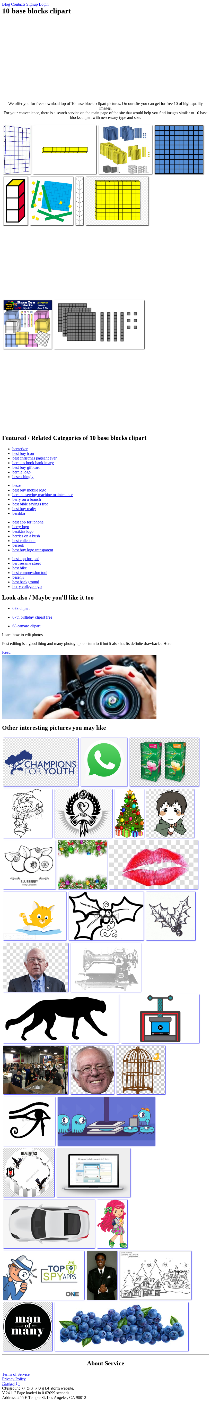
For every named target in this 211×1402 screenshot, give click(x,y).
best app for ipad (25, 558)
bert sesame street (26, 563)
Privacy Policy (14, 1379)
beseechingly (22, 476)
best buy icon (23, 453)
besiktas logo (22, 531)
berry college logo (27, 586)
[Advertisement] (105, 58)
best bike (19, 568)
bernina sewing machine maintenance (42, 495)
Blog (6, 4)
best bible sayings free (30, 504)
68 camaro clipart (26, 626)
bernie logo (21, 472)
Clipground (25, 1386)
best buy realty (24, 508)
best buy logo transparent (32, 550)
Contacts (18, 4)
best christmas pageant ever (34, 458)
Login (44, 4)
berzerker (20, 449)
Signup (32, 4)
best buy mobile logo (29, 490)
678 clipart (21, 608)
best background (25, 582)
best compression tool (29, 572)
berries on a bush (26, 536)
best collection (24, 540)
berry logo (20, 526)
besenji (18, 577)
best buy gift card (26, 467)
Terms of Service (16, 1374)
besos (16, 485)
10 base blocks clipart (50, 167)
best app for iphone (27, 522)
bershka (18, 513)
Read (6, 652)
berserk (18, 545)
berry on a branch (26, 499)
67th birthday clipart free (32, 617)
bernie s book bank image (33, 463)
